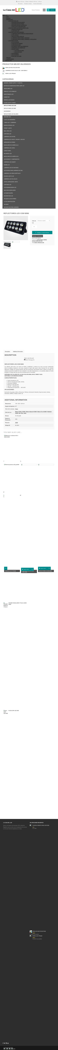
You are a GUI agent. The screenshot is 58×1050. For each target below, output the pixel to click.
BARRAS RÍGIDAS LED (9, 125)
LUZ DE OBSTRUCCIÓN (9, 201)
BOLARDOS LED (8, 153)
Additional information (18, 351)
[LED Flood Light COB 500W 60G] (16, 228)
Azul (19, 413)
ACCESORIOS (7, 111)
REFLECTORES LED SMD (10, 108)
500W (16, 422)
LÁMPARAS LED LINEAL (9, 147)
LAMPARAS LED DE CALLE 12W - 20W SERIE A (16, 70)
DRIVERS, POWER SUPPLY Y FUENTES (13, 83)
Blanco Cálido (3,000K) (20, 411)
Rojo (22, 413)
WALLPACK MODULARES (10, 190)
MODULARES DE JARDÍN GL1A (11, 145)
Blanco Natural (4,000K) (31, 411)
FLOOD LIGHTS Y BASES (10, 102)
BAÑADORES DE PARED (9, 142)
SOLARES (6, 204)
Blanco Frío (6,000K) (42, 411)
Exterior (35, 242)
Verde (25, 413)
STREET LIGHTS (8, 128)
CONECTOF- (7, 97)
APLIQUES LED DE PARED (10, 198)
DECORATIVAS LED (8, 195)
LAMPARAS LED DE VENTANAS (11, 167)
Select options (27, 569)
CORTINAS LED (7, 133)
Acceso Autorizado (37, 3)
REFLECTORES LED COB (10, 105)
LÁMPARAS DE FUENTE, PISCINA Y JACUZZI (14, 139)
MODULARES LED (8, 88)
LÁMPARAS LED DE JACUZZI (10, 179)
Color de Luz (34, 221)
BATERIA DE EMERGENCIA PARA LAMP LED (14, 85)
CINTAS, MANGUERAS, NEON (11, 181)
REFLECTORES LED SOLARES (11, 114)
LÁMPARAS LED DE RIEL (9, 136)
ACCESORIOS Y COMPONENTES (11, 159)
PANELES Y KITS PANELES (10, 91)
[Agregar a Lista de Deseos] (5, 568)
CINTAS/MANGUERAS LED (10, 187)
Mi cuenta (20, 3)
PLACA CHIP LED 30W (13, 710)
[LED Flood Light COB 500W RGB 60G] (15, 294)
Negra (16, 409)
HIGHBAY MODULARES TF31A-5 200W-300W (17, 603)
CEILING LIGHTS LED (9, 176)
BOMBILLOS (7, 164)
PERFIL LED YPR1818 (10, 73)
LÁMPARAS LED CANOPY (10, 162)
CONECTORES (7, 150)
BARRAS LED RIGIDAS (9, 99)
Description (7, 351)
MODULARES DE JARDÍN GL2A (11, 156)
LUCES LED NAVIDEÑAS (9, 119)
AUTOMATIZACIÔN (8, 193)
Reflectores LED (41, 242)
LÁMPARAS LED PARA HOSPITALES (12, 173)
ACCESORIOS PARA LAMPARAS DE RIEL (13, 170)
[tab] (7, 351)
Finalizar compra (28, 3)
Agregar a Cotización (37, 236)
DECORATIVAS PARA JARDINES (11, 207)
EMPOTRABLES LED (8, 94)
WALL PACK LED (7, 131)
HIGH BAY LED (7, 116)
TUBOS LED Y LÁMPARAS (10, 122)
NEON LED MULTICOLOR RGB (12, 67)
